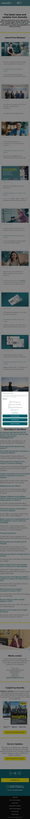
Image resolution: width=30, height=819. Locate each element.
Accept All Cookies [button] (15, 423)
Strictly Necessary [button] (15, 416)
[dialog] (15, 409)
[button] (15, 412)
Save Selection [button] (15, 419)
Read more (5, 398)
